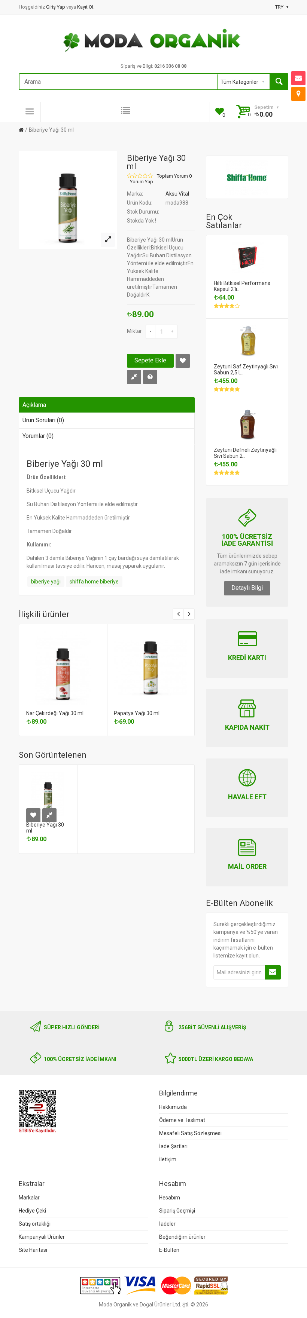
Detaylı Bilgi (247, 587)
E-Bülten (169, 1250)
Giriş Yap (56, 7)
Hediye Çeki (32, 1211)
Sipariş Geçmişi (177, 1211)
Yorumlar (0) (38, 435)
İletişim (167, 1159)
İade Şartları (173, 1146)
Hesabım (169, 1198)
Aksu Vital (177, 194)
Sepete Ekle (150, 360)
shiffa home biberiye (94, 582)
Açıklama (34, 404)
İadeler (167, 1224)
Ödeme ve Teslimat (182, 1120)
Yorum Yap (141, 182)
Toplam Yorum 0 (174, 176)
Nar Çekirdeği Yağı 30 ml (54, 713)
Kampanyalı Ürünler (42, 1237)
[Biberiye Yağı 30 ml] (108, 240)
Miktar (134, 331)
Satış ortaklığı (35, 1224)
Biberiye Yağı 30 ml (51, 130)
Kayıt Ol (85, 7)
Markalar (29, 1198)
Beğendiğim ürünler (182, 1237)
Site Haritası (33, 1250)
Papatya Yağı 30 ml (136, 713)
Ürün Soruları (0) (43, 420)
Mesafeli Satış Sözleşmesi (190, 1133)
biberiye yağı (46, 582)
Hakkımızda (173, 1107)
